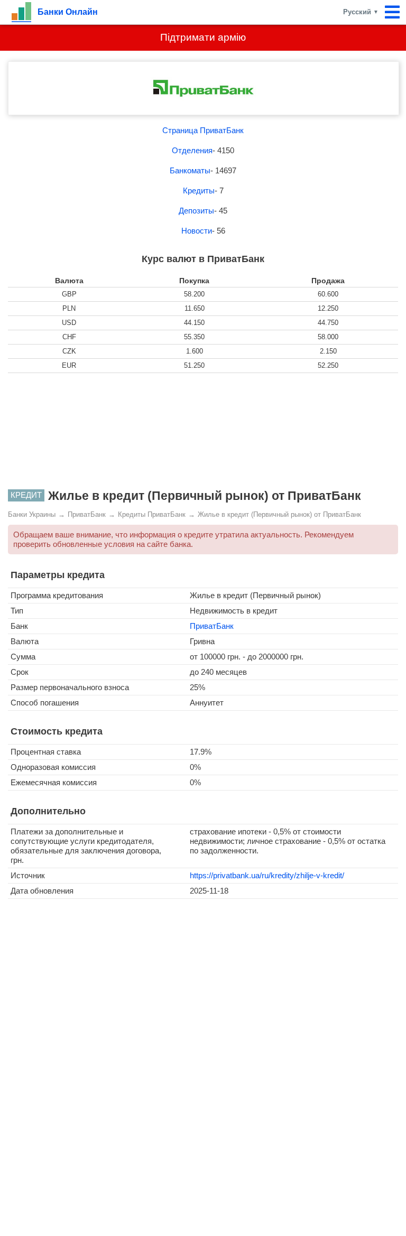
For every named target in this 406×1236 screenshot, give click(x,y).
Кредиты (199, 190)
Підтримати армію (203, 37)
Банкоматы (190, 170)
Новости (196, 230)
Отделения (192, 150)
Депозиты (196, 210)
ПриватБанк (212, 625)
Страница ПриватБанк (203, 130)
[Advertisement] (203, 431)
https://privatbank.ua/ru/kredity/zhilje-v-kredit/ (267, 875)
